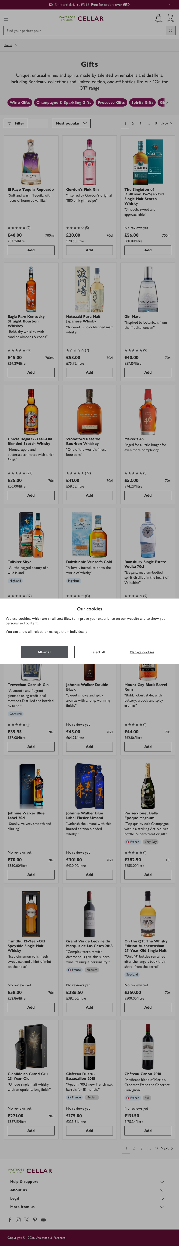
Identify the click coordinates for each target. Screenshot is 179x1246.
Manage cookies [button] (142, 652)
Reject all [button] (97, 652)
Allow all (44, 652)
